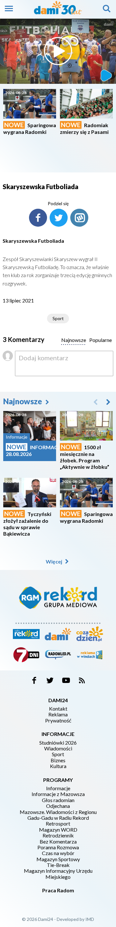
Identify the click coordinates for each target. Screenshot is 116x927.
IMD (89, 919)
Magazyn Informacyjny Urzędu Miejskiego (58, 873)
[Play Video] (58, 51)
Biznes (58, 760)
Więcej (54, 561)
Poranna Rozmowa (58, 847)
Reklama (58, 714)
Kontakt (58, 709)
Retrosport (58, 823)
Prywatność (58, 720)
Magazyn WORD (58, 830)
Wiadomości (58, 748)
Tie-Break (58, 865)
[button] (108, 401)
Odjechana (58, 806)
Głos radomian (58, 800)
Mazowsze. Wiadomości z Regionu (58, 812)
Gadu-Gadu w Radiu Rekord (58, 818)
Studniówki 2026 (58, 743)
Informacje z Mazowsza (58, 794)
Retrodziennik (58, 835)
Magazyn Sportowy (58, 859)
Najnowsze (23, 401)
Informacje (58, 788)
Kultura (58, 766)
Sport (58, 318)
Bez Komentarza (58, 841)
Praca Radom (58, 890)
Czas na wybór (58, 853)
